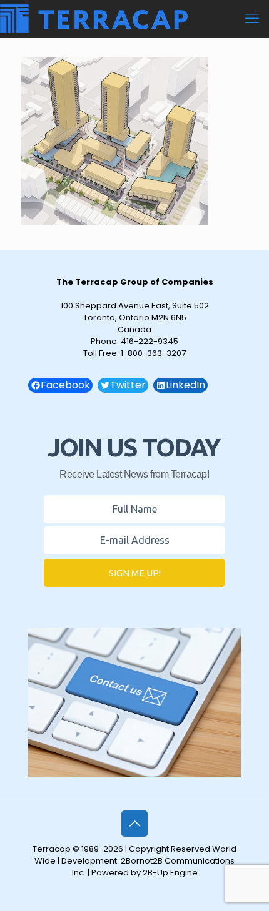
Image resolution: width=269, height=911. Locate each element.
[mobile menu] (252, 18)
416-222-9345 (149, 341)
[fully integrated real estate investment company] (94, 18)
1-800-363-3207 (153, 353)
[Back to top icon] (134, 823)
